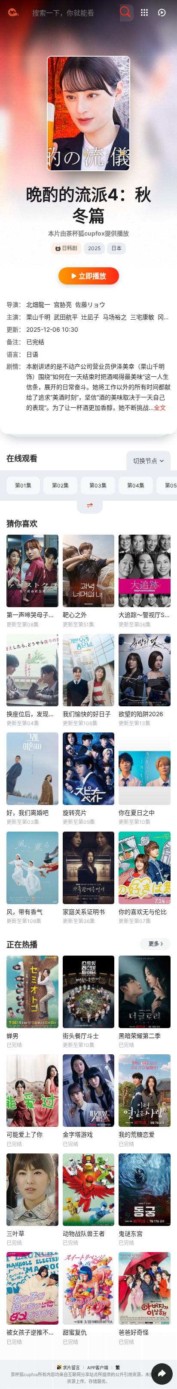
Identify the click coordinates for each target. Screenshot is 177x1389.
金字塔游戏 (78, 1134)
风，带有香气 (24, 911)
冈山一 (167, 317)
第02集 (60, 485)
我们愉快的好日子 (87, 713)
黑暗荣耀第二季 (140, 1035)
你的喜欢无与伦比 (143, 911)
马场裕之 (115, 317)
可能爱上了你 (24, 1134)
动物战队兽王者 (84, 1233)
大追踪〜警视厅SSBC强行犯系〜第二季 (145, 614)
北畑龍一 (38, 304)
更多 (154, 944)
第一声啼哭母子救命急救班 (32, 614)
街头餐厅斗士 (81, 1035)
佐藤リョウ (90, 304)
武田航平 (66, 317)
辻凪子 (90, 317)
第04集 (135, 485)
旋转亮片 (75, 812)
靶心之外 (75, 614)
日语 (32, 354)
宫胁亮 (63, 304)
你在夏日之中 (137, 812)
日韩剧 (69, 248)
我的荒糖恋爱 (137, 1134)
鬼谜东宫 (131, 1233)
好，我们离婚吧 (27, 812)
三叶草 (15, 1233)
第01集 (23, 485)
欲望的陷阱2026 (141, 713)
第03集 (98, 485)
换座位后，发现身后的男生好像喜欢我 (32, 713)
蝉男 (12, 1035)
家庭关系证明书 (84, 911)
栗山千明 (38, 317)
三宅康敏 (142, 317)
